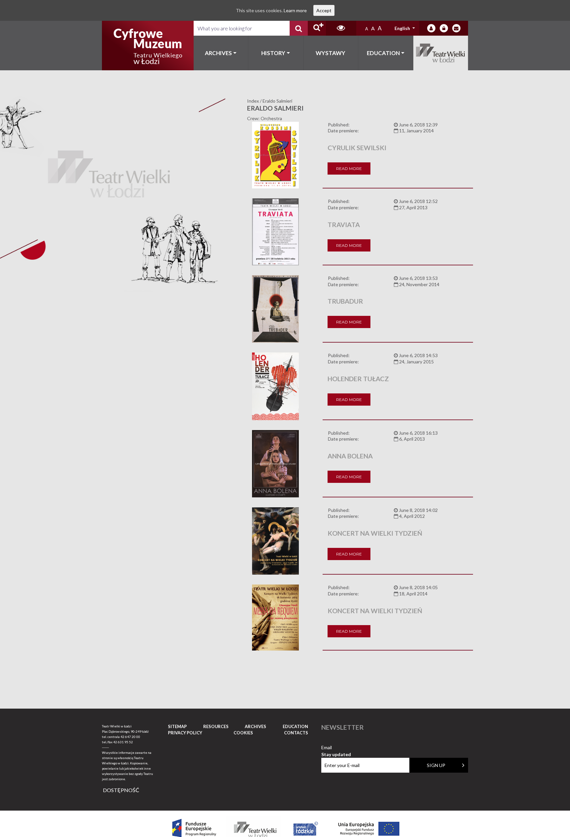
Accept (324, 10)
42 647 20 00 (130, 737)
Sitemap (177, 726)
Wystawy (330, 53)
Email (336, 748)
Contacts (296, 732)
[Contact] (456, 28)
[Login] (431, 28)
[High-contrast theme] (341, 28)
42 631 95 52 (123, 742)
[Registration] (444, 28)
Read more (349, 168)
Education (383, 53)
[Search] (299, 28)
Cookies (243, 732)
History (273, 53)
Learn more (295, 10)
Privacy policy (185, 732)
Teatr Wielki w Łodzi (440, 53)
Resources (216, 726)
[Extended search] (317, 28)
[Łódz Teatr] (147, 46)
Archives (218, 53)
